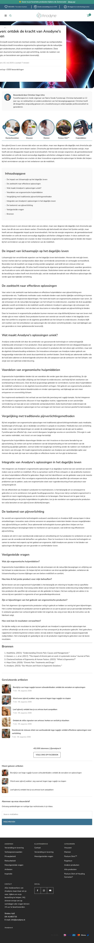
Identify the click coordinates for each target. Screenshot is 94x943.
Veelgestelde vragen (14, 209)
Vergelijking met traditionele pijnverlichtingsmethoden (28, 196)
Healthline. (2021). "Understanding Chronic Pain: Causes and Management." (37, 653)
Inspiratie (8, 874)
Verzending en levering (14, 847)
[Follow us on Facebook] (37, 890)
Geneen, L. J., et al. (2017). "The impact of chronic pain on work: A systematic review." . (48, 656)
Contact (37, 847)
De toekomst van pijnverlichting (19, 205)
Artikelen (8, 869)
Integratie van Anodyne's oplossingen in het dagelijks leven (30, 201)
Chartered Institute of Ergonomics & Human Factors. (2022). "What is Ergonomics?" (40, 659)
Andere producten (71, 865)
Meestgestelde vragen (14, 865)
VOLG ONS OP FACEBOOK (47, 755)
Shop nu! (71, 2)
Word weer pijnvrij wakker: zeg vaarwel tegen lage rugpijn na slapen (42, 698)
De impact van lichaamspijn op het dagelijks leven (26, 179)
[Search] (10, 16)
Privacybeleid (10, 856)
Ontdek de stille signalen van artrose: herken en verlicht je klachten (41, 720)
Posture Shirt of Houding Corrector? (74, 875)
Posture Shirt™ (70, 856)
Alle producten (70, 869)
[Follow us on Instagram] (44, 890)
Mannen (67, 852)
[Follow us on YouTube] (50, 890)
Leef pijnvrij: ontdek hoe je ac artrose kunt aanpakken (35, 709)
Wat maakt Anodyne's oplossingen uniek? (23, 188)
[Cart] (88, 15)
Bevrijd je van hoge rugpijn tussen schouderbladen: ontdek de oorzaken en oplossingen (49, 687)
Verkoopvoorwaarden (13, 852)
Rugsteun (68, 860)
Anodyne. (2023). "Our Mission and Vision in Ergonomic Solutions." (34, 665)
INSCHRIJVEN (9, 822)
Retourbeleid (10, 860)
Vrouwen (68, 847)
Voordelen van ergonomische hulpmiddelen (24, 192)
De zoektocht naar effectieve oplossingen (23, 183)
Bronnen (9, 214)
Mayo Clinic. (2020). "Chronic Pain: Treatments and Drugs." (30, 662)
